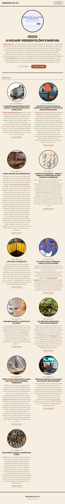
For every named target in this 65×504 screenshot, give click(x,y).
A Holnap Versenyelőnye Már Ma (32, 40)
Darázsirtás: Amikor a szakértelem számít (16, 453)
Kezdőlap (58, 3)
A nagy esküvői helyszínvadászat (16, 174)
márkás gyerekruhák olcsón (44, 192)
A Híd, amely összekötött (16, 261)
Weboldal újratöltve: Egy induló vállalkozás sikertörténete (48, 380)
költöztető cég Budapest (42, 112)
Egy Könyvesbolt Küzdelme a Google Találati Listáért (48, 262)
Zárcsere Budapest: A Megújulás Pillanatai (16, 322)
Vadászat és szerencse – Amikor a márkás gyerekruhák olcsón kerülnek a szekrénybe (48, 175)
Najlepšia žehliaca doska (10, 399)
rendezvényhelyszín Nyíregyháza (19, 184)
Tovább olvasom (38, 66)
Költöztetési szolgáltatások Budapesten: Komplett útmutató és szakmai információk (48, 108)
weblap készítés (55, 399)
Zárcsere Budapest (23, 332)
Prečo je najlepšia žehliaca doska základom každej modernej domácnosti (17, 381)
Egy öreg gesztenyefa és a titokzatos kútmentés (48, 322)
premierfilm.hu (10, 3)
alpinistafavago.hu (43, 346)
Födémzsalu (17, 284)
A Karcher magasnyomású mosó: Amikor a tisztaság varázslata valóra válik (16, 108)
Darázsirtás (6, 457)
